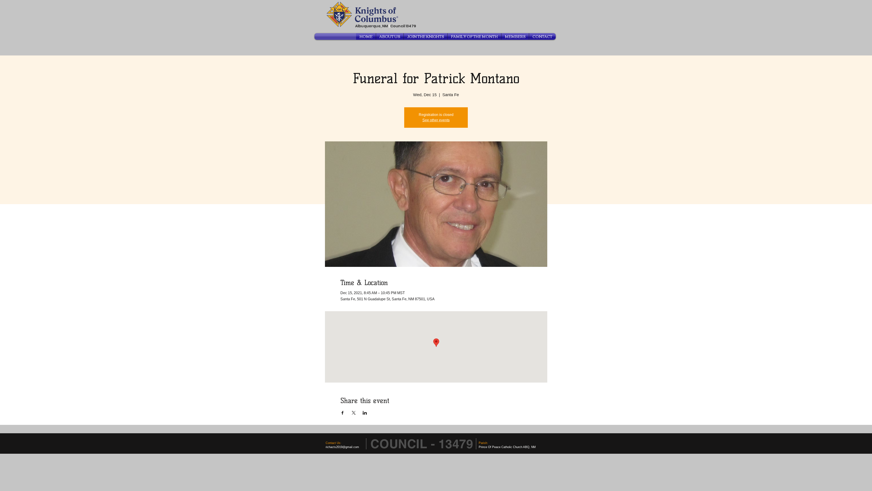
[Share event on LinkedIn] (365, 413)
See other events (436, 120)
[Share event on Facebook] (342, 413)
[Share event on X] (354, 413)
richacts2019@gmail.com (342, 447)
